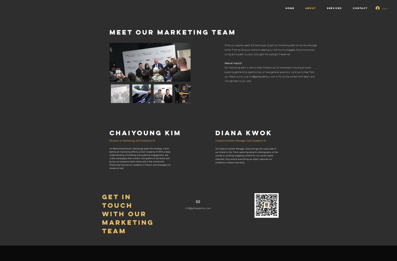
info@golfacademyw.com (198, 208)
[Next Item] (185, 62)
